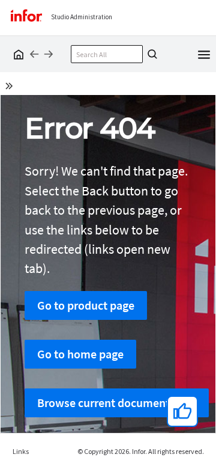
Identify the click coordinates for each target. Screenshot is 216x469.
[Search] (150, 54)
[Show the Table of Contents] (11, 88)
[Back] (34, 54)
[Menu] (204, 53)
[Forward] (48, 54)
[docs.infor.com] (17, 54)
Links (21, 451)
